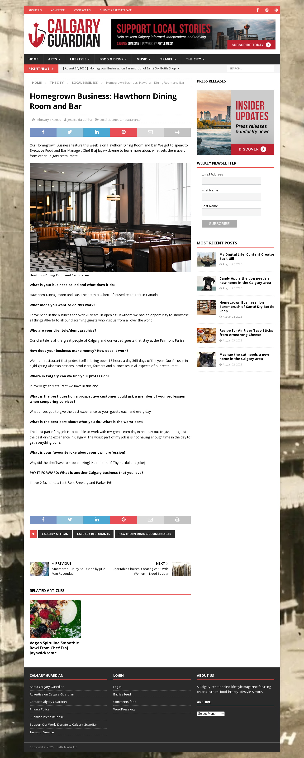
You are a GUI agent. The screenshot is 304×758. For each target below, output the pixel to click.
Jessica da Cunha (79, 119)
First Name (210, 190)
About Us (35, 10)
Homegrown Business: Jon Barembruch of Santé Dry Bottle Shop (246, 306)
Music (142, 59)
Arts (52, 59)
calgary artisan (55, 534)
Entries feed (122, 694)
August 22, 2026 (232, 364)
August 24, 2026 (232, 316)
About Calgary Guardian (47, 687)
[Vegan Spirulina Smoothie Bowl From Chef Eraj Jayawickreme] (55, 619)
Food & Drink (112, 59)
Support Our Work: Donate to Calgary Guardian (64, 724)
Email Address (212, 174)
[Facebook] (257, 10)
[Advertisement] (232, 449)
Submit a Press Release (116, 10)
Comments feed (124, 702)
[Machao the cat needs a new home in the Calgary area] (206, 359)
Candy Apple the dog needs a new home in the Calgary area (245, 280)
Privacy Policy (39, 709)
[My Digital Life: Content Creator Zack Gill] (206, 259)
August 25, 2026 (232, 264)
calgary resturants (93, 534)
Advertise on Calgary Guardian (52, 694)
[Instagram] (267, 10)
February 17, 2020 (48, 119)
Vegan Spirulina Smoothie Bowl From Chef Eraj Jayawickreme (54, 648)
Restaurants (131, 119)
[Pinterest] (276, 10)
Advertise (58, 10)
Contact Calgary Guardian (48, 702)
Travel (166, 59)
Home (33, 59)
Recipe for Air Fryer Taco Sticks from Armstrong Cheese (246, 332)
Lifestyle (78, 59)
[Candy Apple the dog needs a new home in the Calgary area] (206, 283)
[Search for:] (250, 68)
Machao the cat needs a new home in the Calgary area (244, 356)
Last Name (210, 206)
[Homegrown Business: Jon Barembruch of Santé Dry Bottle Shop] (206, 307)
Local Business (110, 119)
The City (193, 59)
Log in (117, 687)
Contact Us (82, 10)
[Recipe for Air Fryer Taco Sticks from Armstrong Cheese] (206, 335)
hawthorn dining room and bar (145, 534)
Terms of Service (42, 732)
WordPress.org (124, 709)
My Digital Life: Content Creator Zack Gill (246, 256)
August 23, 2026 (232, 340)
